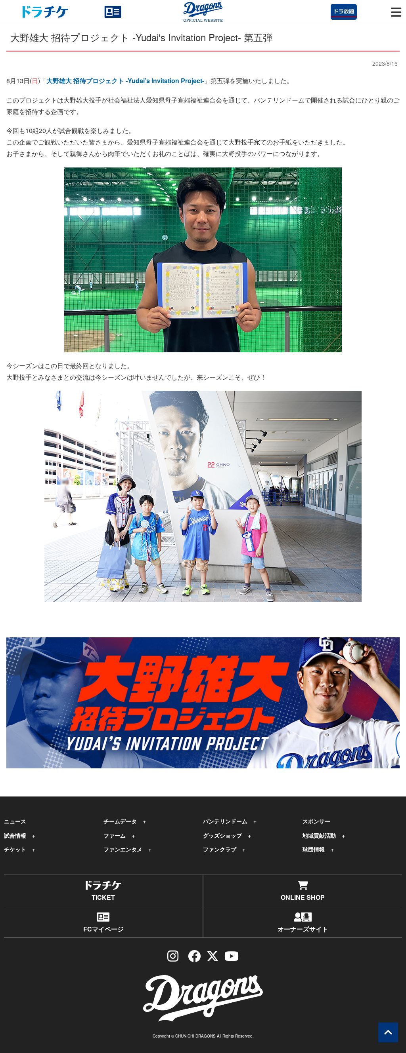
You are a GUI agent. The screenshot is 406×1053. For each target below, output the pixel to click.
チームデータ (120, 821)
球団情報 (314, 849)
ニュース (15, 821)
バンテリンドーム (225, 821)
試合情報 (15, 835)
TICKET (103, 897)
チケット (15, 849)
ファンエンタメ (122, 849)
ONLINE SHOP (303, 897)
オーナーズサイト (303, 928)
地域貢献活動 (319, 835)
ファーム (114, 835)
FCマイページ (103, 928)
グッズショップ (222, 835)
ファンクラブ (219, 849)
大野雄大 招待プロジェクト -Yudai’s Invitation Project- (125, 80)
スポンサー (316, 821)
